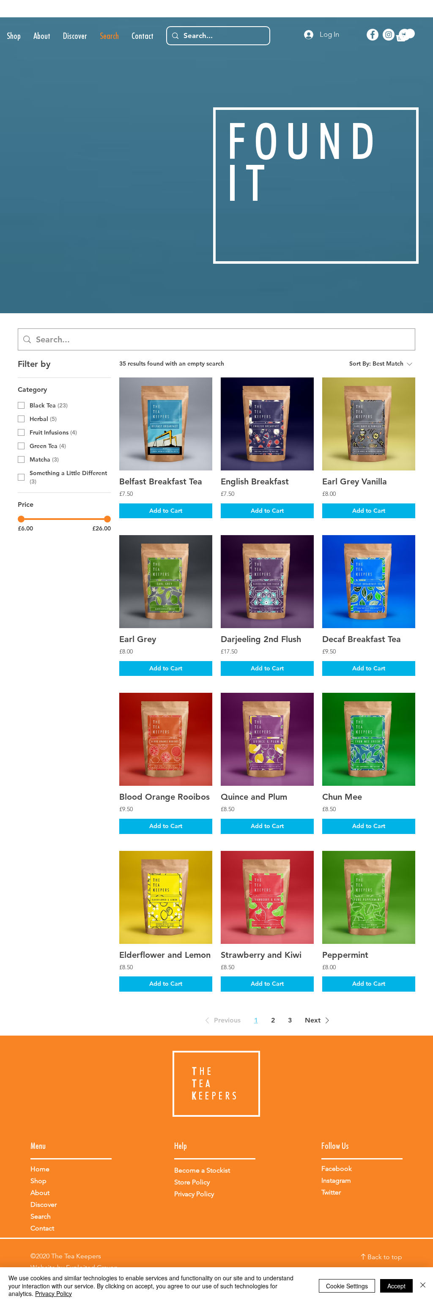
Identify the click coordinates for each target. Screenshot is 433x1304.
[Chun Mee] (368, 739)
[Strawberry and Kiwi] (267, 897)
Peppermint (345, 955)
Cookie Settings (347, 1286)
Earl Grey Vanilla (354, 481)
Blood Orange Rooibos (164, 797)
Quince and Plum (254, 797)
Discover (43, 1204)
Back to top (384, 1257)
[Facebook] (372, 35)
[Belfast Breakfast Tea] (165, 423)
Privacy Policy (53, 1293)
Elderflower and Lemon (165, 955)
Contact (42, 1228)
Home (39, 1169)
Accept (396, 1286)
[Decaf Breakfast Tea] (368, 581)
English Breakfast (255, 481)
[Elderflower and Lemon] (165, 897)
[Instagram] (389, 35)
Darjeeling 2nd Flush (261, 639)
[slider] (21, 519)
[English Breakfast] (267, 423)
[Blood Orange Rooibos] (165, 739)
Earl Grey (137, 639)
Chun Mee (342, 797)
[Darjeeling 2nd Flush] (267, 581)
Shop (38, 1181)
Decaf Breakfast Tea (361, 639)
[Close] (423, 1285)
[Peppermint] (368, 897)
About (39, 1193)
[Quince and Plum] (267, 739)
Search (40, 1216)
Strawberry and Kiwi (261, 955)
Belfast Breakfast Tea (160, 481)
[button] (405, 35)
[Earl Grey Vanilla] (368, 423)
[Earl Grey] (165, 581)
